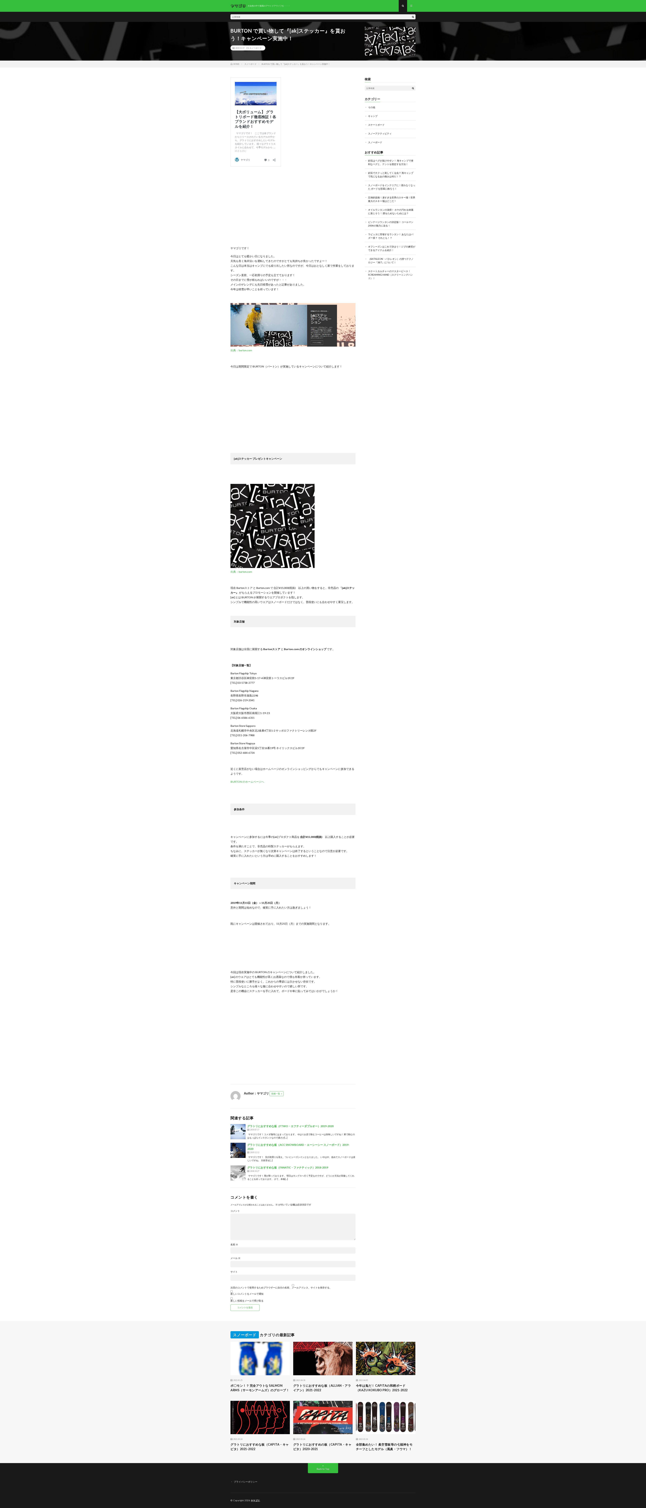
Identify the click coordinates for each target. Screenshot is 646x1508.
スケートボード (376, 124)
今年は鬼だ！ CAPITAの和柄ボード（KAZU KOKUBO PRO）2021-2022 (382, 1388)
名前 (234, 1244)
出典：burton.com (241, 350)
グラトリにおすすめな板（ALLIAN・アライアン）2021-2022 (322, 1388)
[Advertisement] (292, 206)
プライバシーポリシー (245, 1481)
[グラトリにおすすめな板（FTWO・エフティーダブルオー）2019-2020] (238, 1131)
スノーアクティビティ (380, 133)
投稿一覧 (275, 1093)
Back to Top (323, 1468)
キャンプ (373, 116)
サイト (234, 1272)
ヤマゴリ (255, 1500)
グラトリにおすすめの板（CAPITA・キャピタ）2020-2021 (322, 1447)
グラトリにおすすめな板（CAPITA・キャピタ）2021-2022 (259, 1447)
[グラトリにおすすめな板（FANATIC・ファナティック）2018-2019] (238, 1173)
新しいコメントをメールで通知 (246, 1293)
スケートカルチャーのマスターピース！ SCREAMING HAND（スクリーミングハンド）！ (390, 275)
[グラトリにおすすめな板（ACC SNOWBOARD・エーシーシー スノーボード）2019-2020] (238, 1150)
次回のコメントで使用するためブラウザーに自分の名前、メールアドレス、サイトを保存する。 (281, 1287)
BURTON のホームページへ (247, 781)
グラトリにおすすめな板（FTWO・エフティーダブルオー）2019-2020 (290, 1126)
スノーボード (255, 48)
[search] (413, 16)
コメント (235, 1211)
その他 (371, 107)
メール (235, 1258)
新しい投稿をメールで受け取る (246, 1300)
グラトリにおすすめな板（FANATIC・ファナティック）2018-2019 (287, 1167)
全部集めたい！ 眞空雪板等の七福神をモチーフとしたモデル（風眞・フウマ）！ (384, 1447)
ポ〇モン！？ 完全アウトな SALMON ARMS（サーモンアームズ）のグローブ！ (259, 1388)
